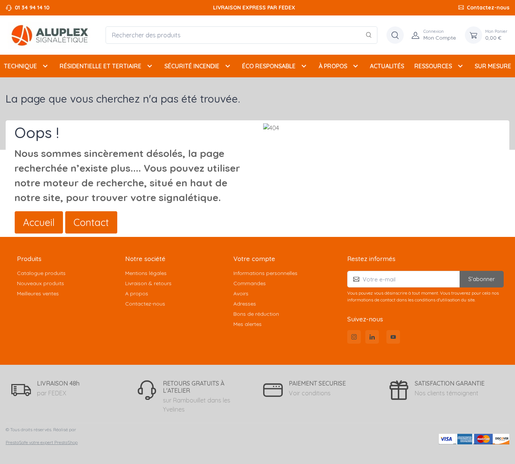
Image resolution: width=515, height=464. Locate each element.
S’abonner (481, 279)
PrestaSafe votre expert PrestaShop (42, 442)
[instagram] (354, 337)
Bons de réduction (256, 313)
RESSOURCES (439, 66)
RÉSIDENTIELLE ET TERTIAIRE (107, 66)
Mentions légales (146, 273)
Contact (91, 222)
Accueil (39, 222)
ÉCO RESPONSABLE (275, 66)
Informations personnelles (265, 273)
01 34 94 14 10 (32, 7)
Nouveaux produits (40, 283)
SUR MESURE (493, 66)
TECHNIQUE (27, 66)
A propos (136, 293)
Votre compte (254, 259)
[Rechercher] (368, 35)
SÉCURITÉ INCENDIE (198, 66)
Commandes (249, 283)
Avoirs (240, 293)
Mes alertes (247, 324)
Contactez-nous (488, 7)
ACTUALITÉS (387, 66)
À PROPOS (339, 66)
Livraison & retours (148, 283)
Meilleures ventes (38, 293)
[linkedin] (372, 337)
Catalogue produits (41, 273)
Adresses (244, 303)
